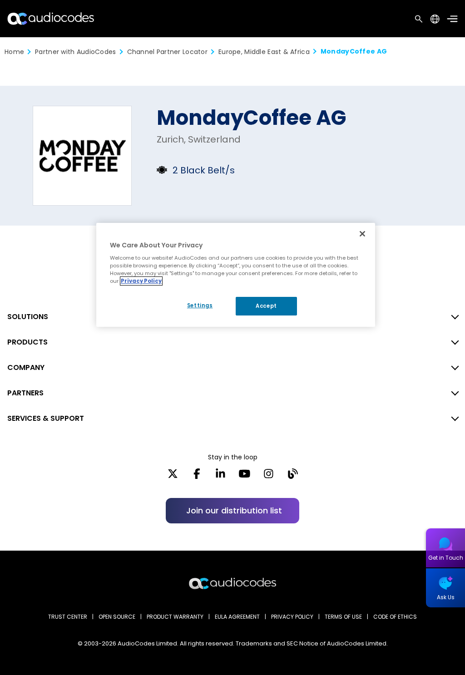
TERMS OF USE (343, 617)
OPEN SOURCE (117, 617)
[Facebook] (196, 476)
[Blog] (292, 476)
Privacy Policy (141, 281)
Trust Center (67, 617)
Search (419, 19)
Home (14, 51)
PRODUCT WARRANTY (175, 617)
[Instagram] (268, 476)
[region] (235, 275)
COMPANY (26, 367)
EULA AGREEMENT (237, 617)
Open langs (435, 19)
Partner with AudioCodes (75, 51)
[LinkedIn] (220, 476)
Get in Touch (445, 558)
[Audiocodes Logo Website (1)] (51, 18)
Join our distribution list (234, 510)
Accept (266, 306)
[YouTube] (244, 476)
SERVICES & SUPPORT (45, 418)
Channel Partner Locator (167, 51)
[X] (172, 476)
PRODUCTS (27, 342)
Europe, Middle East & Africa (264, 51)
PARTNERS (25, 393)
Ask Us (446, 597)
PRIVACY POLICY (292, 617)
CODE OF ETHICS (395, 617)
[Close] (362, 234)
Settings (200, 305)
